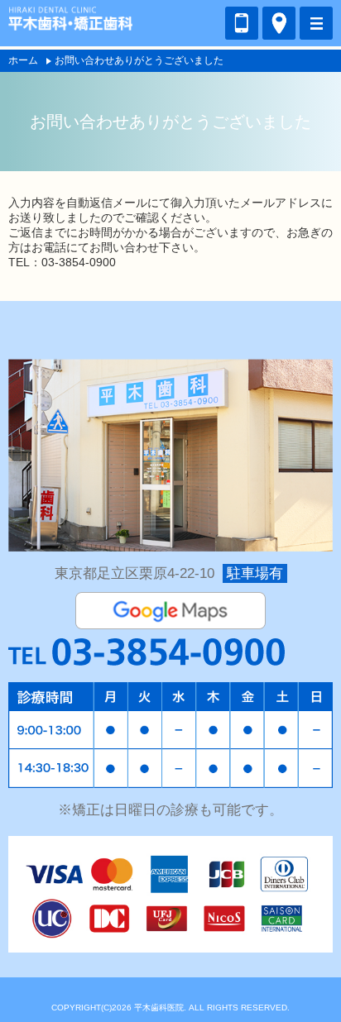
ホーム (23, 60)
